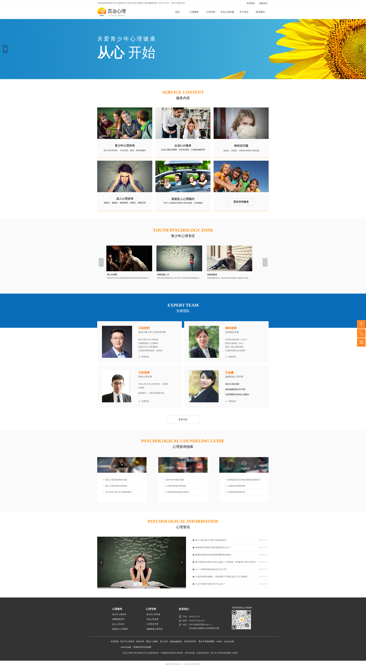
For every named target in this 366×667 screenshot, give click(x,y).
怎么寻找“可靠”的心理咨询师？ (119, 492)
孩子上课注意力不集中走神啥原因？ (211, 540)
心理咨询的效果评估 (236, 492)
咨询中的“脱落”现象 (175, 480)
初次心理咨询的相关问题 (116, 480)
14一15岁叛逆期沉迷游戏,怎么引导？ (211, 569)
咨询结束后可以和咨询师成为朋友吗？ (244, 480)
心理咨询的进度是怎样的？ (178, 492)
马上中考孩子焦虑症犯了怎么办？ (210, 584)
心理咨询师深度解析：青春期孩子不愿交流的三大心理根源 (221, 577)
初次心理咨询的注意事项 (116, 486)
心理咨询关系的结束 (236, 486)
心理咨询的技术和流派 (176, 486)
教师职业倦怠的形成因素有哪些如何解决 (213, 555)
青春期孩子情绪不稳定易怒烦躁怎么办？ (213, 547)
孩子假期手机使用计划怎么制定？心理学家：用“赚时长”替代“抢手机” (226, 562)
